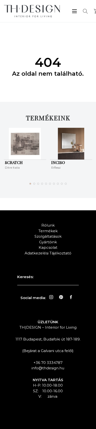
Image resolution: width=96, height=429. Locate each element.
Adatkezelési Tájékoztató (48, 253)
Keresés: (25, 276)
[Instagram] (51, 297)
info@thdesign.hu (48, 368)
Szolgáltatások (48, 236)
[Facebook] (71, 297)
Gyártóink (48, 242)
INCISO (58, 162)
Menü (74, 11)
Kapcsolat (48, 247)
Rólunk (48, 225)
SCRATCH (14, 162)
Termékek (48, 231)
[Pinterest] (61, 297)
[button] (30, 184)
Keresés (85, 11)
